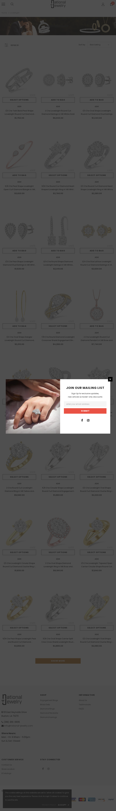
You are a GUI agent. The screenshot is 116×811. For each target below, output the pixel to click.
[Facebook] (82, 420)
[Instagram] (88, 420)
